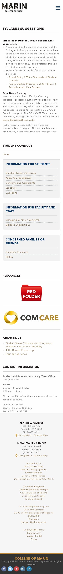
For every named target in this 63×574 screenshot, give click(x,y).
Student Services (16, 354)
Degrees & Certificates (34, 496)
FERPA (9, 257)
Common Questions (17, 252)
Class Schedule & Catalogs (34, 490)
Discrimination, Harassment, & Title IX (34, 479)
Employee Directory (33, 530)
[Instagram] (22, 568)
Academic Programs (33, 487)
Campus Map (41, 435)
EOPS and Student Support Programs (33, 513)
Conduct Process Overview (21, 173)
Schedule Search (34, 499)
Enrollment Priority (34, 510)
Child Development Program (34, 507)
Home (6, 154)
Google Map (25, 435)
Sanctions (11, 188)
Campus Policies (33, 473)
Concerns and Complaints (20, 183)
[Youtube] (16, 568)
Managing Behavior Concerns (22, 220)
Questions (11, 193)
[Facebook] (3, 568)
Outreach (34, 519)
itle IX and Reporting (20, 350)
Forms (34, 539)
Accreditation (33, 463)
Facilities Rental (34, 536)
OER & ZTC (33, 516)
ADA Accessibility (34, 466)
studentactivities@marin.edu (18, 120)
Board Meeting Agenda (33, 470)
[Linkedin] (29, 568)
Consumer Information (34, 476)
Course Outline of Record (33, 493)
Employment (33, 533)
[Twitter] (10, 568)
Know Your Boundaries (19, 178)
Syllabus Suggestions (18, 225)
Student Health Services (33, 522)
